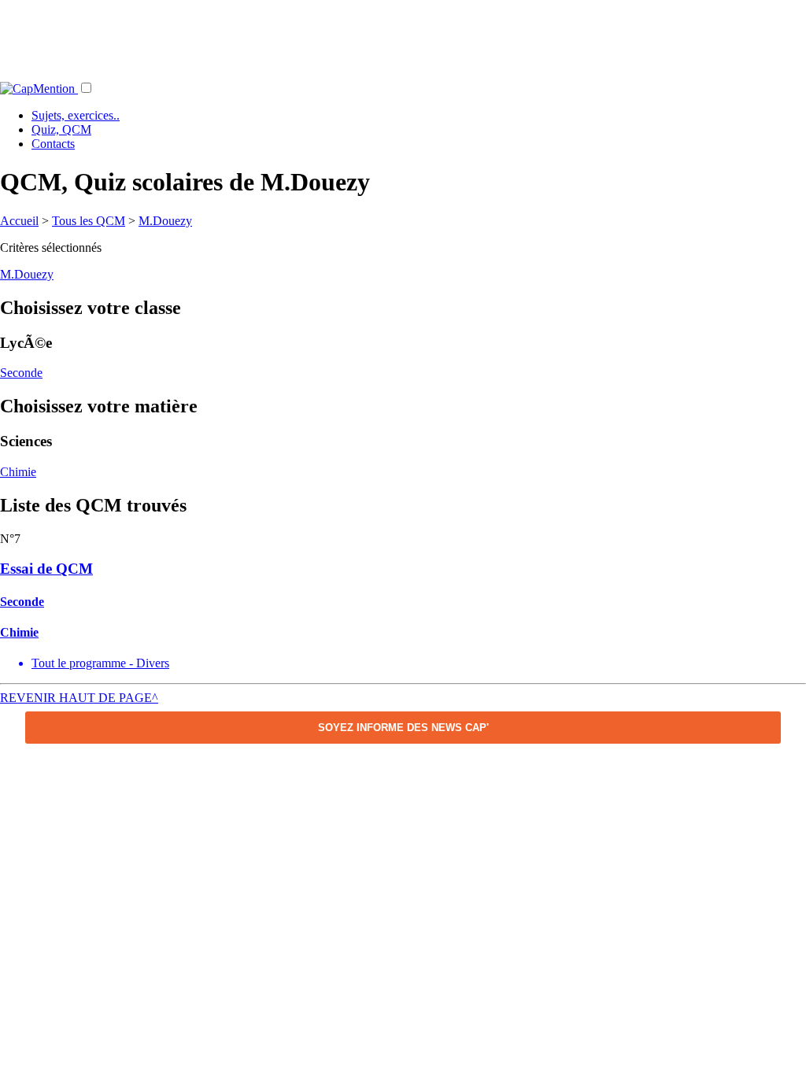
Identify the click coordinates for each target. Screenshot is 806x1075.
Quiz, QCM (61, 129)
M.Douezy (165, 220)
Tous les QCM (88, 220)
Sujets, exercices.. (75, 115)
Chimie (18, 471)
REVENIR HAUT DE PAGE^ (79, 697)
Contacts (53, 143)
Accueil (19, 220)
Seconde (21, 372)
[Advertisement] (403, 35)
